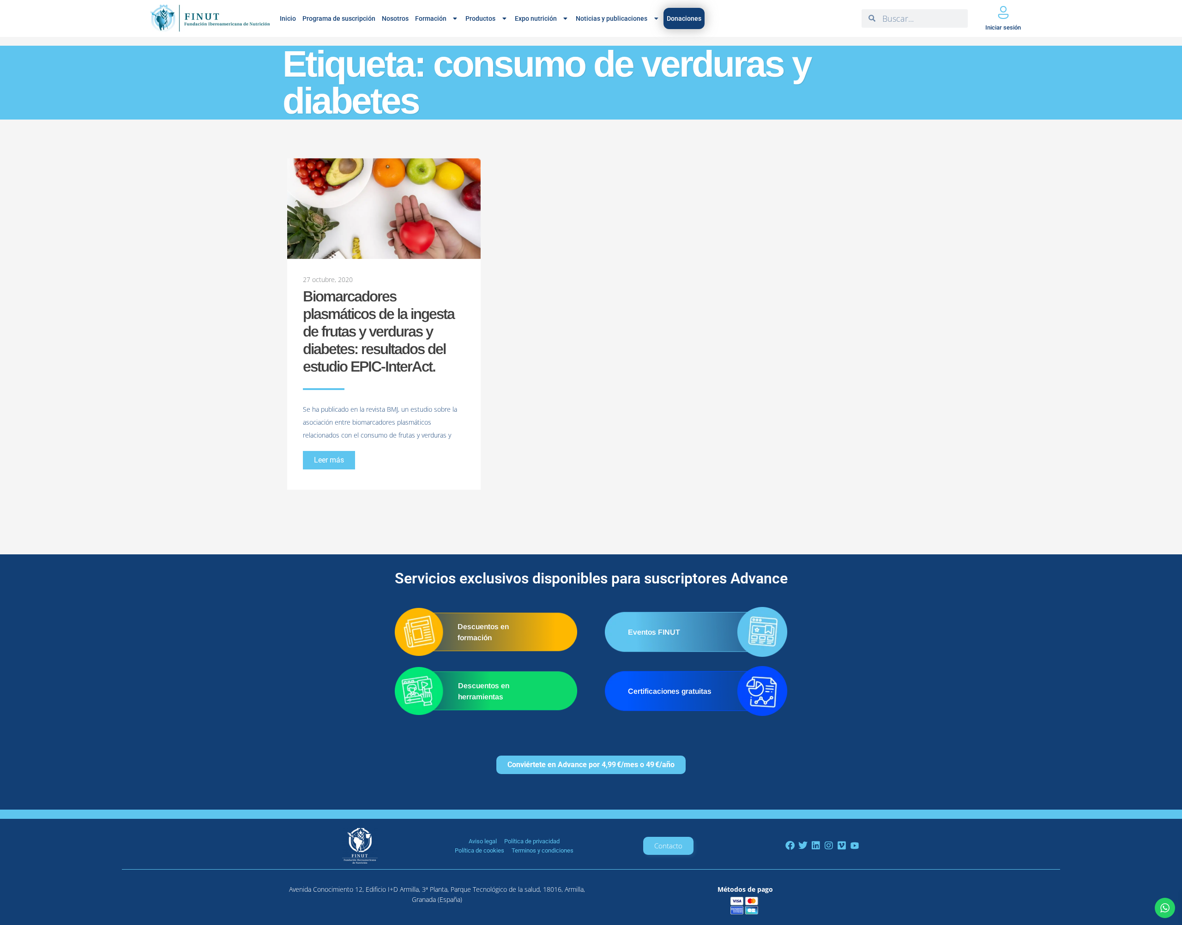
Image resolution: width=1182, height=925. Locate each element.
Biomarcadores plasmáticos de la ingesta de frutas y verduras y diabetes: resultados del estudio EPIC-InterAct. (378, 331)
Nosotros (395, 18)
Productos (480, 18)
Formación (430, 18)
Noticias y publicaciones (611, 18)
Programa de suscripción (338, 18)
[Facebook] (790, 845)
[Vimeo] (841, 845)
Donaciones (684, 18)
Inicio (288, 18)
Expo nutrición (536, 18)
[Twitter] (802, 845)
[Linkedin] (815, 845)
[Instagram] (828, 845)
